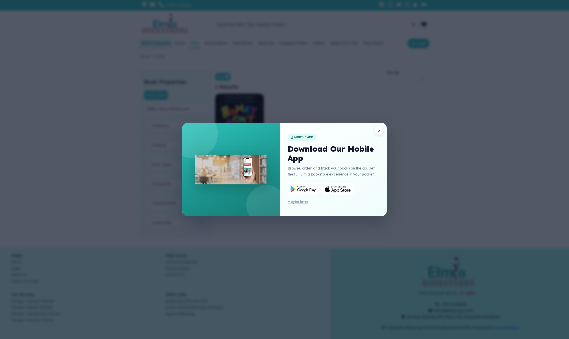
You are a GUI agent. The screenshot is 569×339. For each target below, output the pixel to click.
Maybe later (298, 202)
